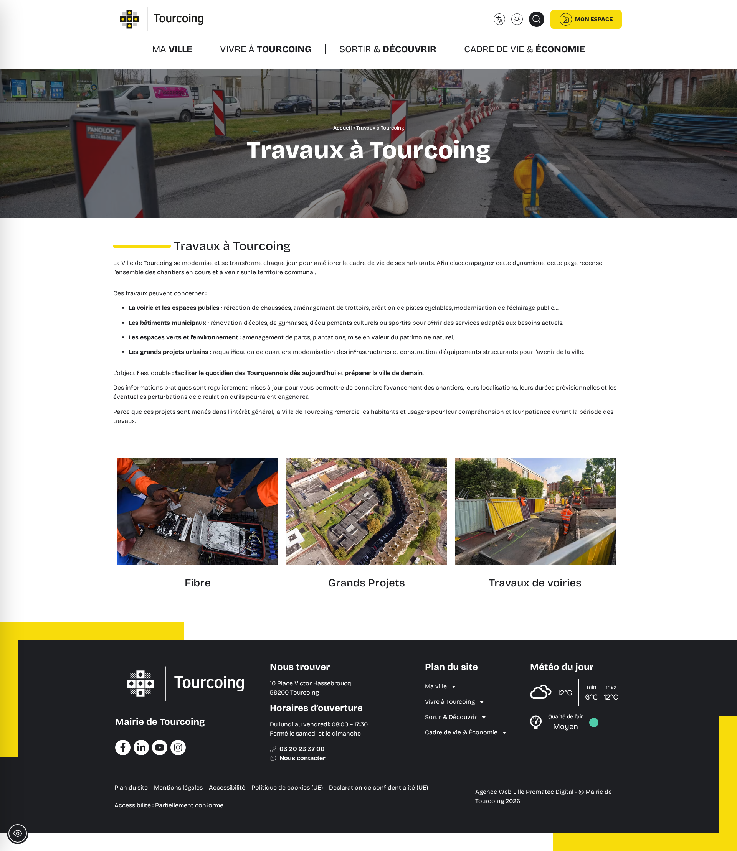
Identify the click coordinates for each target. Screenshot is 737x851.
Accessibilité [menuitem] (227, 787)
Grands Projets (366, 582)
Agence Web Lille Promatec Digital (524, 791)
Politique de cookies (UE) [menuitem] (287, 787)
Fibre (198, 582)
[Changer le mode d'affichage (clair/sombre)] (517, 19)
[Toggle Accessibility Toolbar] (18, 833)
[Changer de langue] (499, 19)
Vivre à (266, 49)
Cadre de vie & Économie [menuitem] (461, 732)
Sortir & (387, 49)
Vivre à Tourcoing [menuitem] (450, 701)
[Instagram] (178, 747)
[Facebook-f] (123, 747)
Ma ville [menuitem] (436, 686)
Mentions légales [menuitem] (178, 787)
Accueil (342, 128)
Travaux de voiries (535, 582)
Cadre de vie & (524, 49)
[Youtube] (159, 747)
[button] (536, 19)
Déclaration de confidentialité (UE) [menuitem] (378, 787)
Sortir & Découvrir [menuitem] (451, 717)
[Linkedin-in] (141, 747)
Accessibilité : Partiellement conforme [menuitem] (168, 805)
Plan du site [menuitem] (131, 787)
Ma (172, 49)
